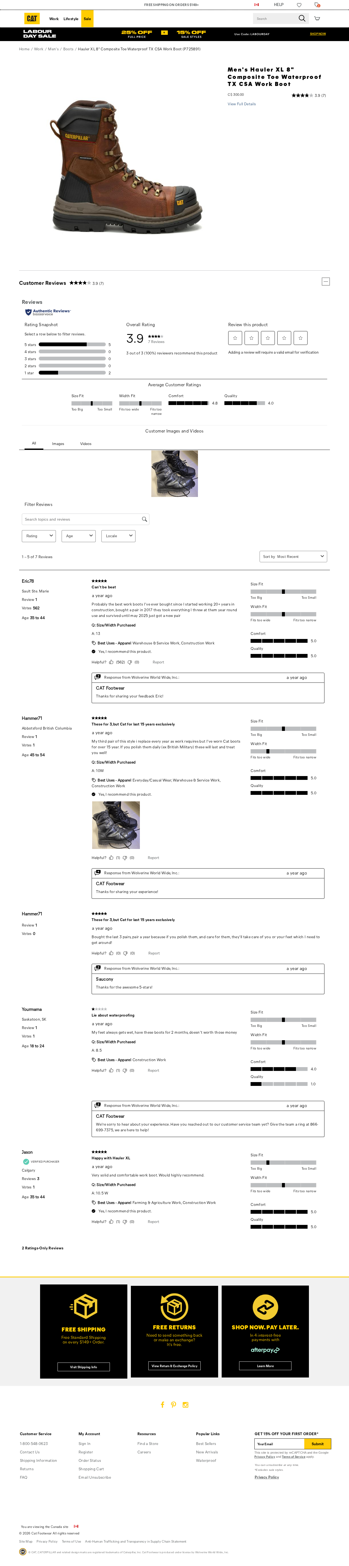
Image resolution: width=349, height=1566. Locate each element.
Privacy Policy (264, 1456)
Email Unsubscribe (95, 1477)
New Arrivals (207, 1451)
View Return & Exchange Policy (174, 1366)
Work (54, 18)
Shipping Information (38, 1460)
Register (86, 1451)
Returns (27, 1468)
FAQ (24, 1477)
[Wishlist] (299, 5)
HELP (279, 4)
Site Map (25, 1541)
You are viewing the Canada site (44, 1526)
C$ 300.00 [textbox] (236, 94)
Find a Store (147, 1443)
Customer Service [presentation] (36, 1433)
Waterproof (206, 1460)
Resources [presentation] (146, 1433)
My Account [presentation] (89, 1433)
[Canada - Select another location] (257, 5)
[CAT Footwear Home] (32, 18)
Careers (144, 1451)
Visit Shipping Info (83, 1367)
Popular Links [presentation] (208, 1433)
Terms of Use (71, 1541)
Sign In (85, 1443)
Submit (318, 1443)
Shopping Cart (91, 1468)
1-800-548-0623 (34, 1443)
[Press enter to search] (302, 18)
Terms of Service (293, 1456)
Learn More (265, 1366)
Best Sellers (206, 1443)
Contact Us (30, 1451)
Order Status (90, 1460)
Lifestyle (71, 18)
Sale (87, 18)
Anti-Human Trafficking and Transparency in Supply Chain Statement (135, 1541)
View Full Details (242, 103)
